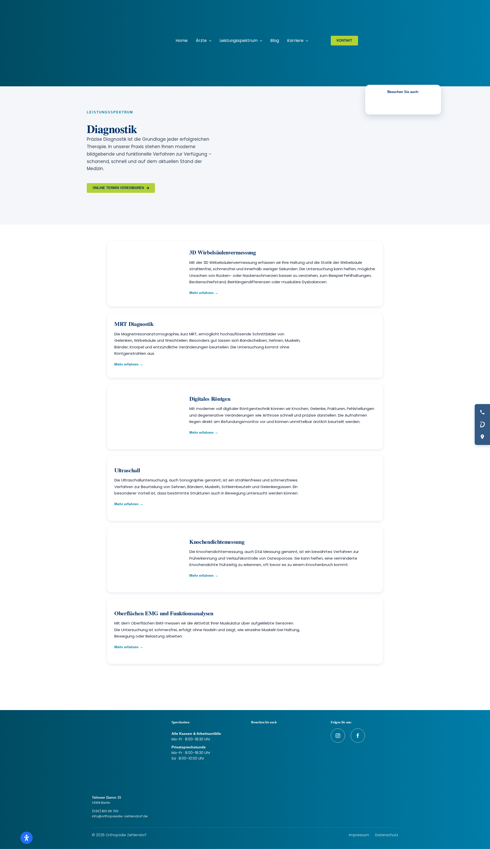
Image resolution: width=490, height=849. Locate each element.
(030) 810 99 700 (105, 811)
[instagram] (338, 735)
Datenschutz (386, 835)
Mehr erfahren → (203, 293)
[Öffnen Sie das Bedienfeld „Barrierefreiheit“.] (26, 838)
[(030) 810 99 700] (482, 412)
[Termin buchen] (482, 424)
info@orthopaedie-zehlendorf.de (120, 816)
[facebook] (358, 735)
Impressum (359, 835)
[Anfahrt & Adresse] (482, 437)
